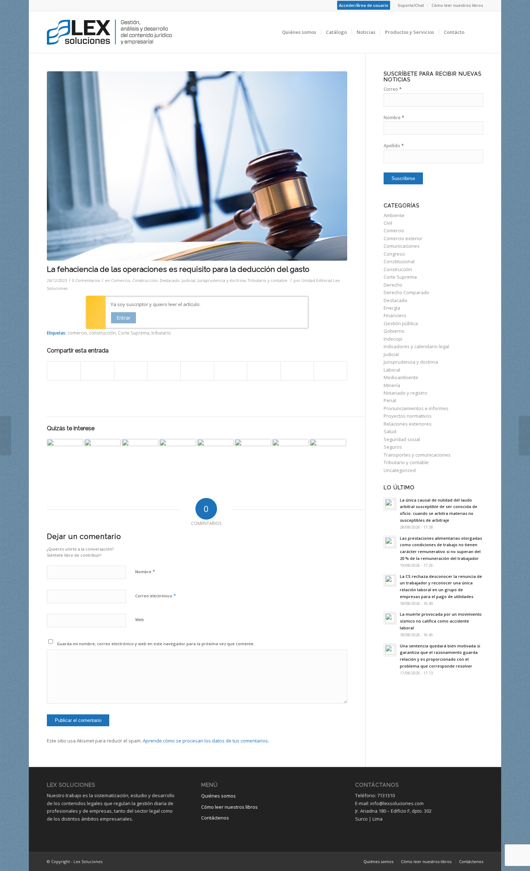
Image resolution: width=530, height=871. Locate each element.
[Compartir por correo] (330, 371)
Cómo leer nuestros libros (457, 5)
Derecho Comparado (406, 292)
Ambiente (394, 215)
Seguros (393, 447)
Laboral (392, 370)
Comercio (120, 280)
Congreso (394, 254)
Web (139, 619)
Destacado (170, 280)
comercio (77, 333)
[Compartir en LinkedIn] (197, 371)
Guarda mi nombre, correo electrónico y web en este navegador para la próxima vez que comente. (156, 643)
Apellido (394, 146)
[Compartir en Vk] (263, 371)
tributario (161, 333)
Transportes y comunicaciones (417, 455)
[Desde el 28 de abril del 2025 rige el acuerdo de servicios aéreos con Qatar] (328, 457)
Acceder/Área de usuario (363, 5)
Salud (390, 431)
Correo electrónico (155, 595)
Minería (392, 385)
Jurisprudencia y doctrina (222, 280)
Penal (390, 400)
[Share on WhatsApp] (130, 371)
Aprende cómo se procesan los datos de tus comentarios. (206, 740)
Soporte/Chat (411, 5)
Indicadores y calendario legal (416, 346)
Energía (392, 308)
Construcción (145, 280)
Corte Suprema (133, 333)
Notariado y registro (405, 393)
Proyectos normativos (408, 416)
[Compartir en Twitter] (97, 371)
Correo (393, 89)
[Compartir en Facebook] (63, 371)
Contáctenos (215, 817)
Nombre (145, 571)
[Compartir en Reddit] (297, 371)
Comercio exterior (403, 238)
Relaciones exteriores (408, 424)
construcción (102, 333)
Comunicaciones (402, 246)
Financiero (395, 315)
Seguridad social (402, 439)
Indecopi (393, 339)
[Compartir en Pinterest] (163, 371)
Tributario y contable (267, 280)
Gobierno (394, 331)
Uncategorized (400, 470)
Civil (388, 223)
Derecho (393, 285)
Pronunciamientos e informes (416, 408)
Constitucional (399, 261)
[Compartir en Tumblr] (230, 371)
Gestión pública (401, 323)
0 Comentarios (86, 280)
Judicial (188, 280)
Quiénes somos (218, 796)
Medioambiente (401, 377)
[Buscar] (476, 32)
